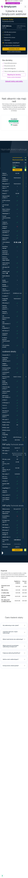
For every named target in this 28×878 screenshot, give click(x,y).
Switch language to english (13, 3)
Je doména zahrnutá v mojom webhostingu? (10, 632)
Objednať (17, 169)
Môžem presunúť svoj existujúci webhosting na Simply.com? (11, 646)
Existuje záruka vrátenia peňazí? (11, 665)
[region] (14, 354)
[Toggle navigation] (25, 6)
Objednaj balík (14, 49)
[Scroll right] (2, 553)
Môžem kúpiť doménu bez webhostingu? (13, 639)
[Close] (21, 3)
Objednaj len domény (14, 75)
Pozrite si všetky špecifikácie (14, 51)
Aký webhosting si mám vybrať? (11, 625)
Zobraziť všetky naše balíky (14, 81)
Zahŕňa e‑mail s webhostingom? (11, 659)
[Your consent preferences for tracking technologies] (2, 876)
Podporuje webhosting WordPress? (11, 653)
